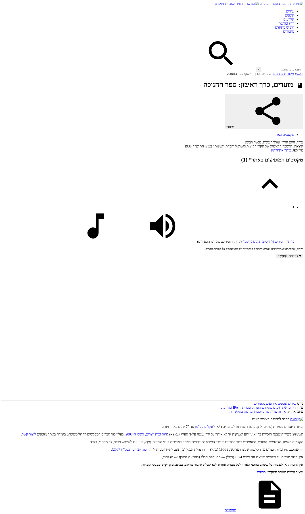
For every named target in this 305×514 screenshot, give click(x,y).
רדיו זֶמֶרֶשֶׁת (286, 23)
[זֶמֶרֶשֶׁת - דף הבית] (296, 419)
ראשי (299, 74)
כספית (261, 472)
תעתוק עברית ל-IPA (247, 407)
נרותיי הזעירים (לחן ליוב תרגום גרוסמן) (268, 241)
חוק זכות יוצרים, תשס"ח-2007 (146, 434)
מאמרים (288, 31)
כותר (287, 150)
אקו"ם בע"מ (204, 427)
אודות (282, 411)
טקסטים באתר (282, 135)
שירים (290, 11)
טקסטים (230, 510)
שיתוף (230, 126)
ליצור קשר (29, 434)
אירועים (288, 19)
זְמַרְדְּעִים (226, 407)
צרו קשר (271, 411)
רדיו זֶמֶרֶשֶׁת (290, 407)
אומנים (289, 15)
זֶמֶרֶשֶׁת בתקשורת (241, 411)
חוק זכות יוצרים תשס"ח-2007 (133, 449)
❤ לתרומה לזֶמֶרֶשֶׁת (289, 256)
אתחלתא (277, 150)
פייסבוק (259, 411)
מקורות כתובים (283, 74)
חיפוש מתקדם (284, 27)
